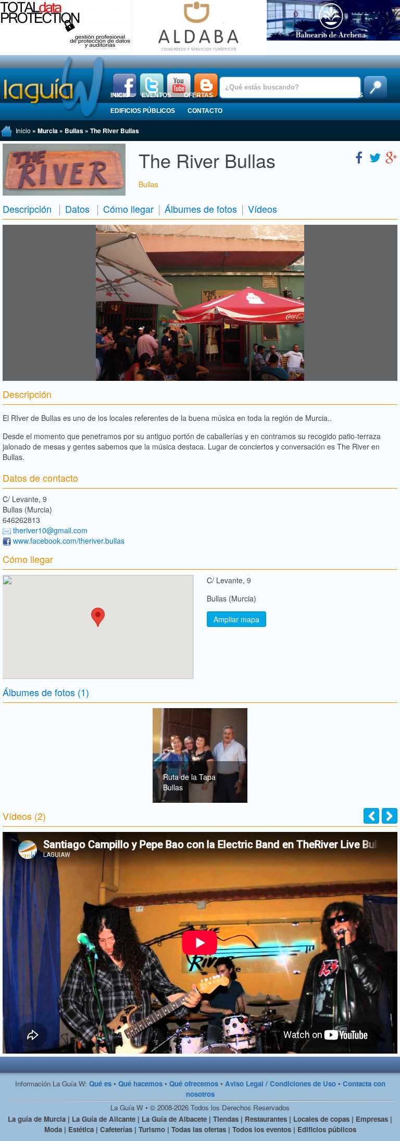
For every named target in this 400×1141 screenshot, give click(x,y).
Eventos (156, 95)
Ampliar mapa (236, 619)
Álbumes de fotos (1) (46, 692)
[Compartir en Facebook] (359, 157)
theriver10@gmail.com (50, 530)
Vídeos (262, 208)
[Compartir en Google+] (391, 157)
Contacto (205, 110)
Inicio (119, 95)
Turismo (240, 95)
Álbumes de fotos (201, 208)
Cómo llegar (128, 208)
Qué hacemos (140, 1083)
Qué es (100, 1083)
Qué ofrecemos (193, 1083)
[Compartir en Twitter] (375, 157)
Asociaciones (339, 95)
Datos (77, 208)
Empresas (284, 95)
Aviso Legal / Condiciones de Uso (280, 1083)
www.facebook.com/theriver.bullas (68, 540)
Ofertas (198, 95)
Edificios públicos (142, 110)
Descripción (27, 208)
